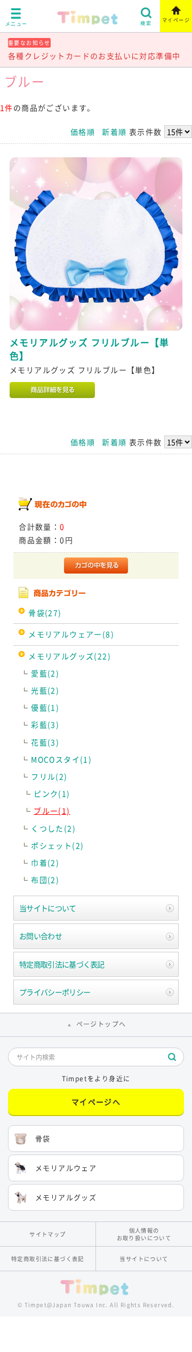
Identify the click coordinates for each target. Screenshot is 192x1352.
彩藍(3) (45, 724)
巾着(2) (45, 862)
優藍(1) (45, 707)
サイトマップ (47, 1234)
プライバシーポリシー (54, 992)
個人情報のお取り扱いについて (144, 1233)
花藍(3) (45, 742)
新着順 (114, 131)
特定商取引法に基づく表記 (62, 964)
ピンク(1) (52, 793)
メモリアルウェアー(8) (71, 634)
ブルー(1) (52, 810)
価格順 (82, 131)
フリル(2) (49, 776)
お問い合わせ (40, 935)
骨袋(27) (44, 612)
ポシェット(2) (57, 845)
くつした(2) (53, 828)
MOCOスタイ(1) (61, 759)
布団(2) (45, 879)
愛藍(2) (45, 673)
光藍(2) (45, 690)
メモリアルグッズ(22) (69, 656)
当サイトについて (47, 908)
